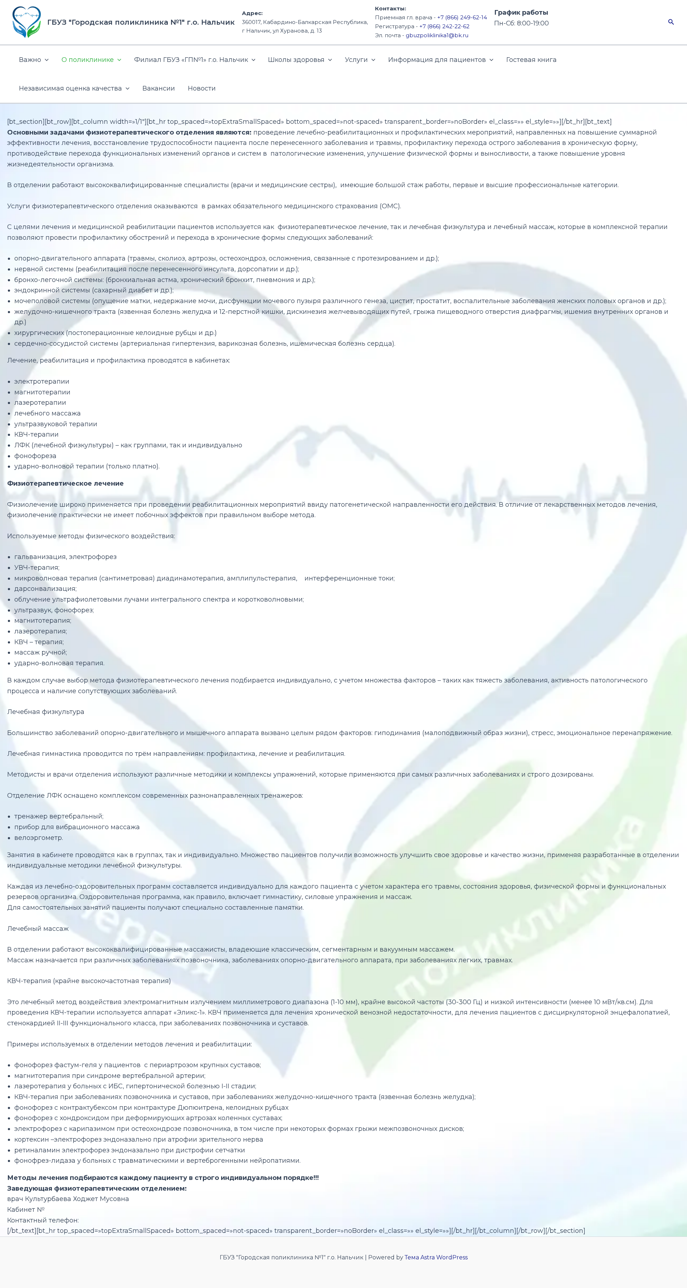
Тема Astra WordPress (436, 1257)
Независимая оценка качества (70, 88)
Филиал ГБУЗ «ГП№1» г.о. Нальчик (191, 60)
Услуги (356, 60)
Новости (202, 88)
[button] (671, 22)
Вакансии (158, 88)
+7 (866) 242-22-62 (444, 26)
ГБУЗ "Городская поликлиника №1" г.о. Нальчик (141, 22)
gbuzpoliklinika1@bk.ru (437, 35)
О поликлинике (88, 60)
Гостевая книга (531, 60)
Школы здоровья (296, 60)
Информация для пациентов (437, 60)
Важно (30, 60)
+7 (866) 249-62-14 (462, 17)
